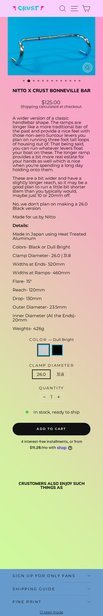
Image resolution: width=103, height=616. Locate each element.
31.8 (60, 374)
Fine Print (27, 601)
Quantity (51, 388)
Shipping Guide (34, 589)
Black (57, 350)
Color (51, 339)
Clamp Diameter (51, 365)
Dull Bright (43, 350)
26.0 (41, 374)
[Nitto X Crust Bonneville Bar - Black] (22, 551)
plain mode (53, 612)
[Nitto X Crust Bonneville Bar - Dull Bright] (16, 551)
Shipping (29, 106)
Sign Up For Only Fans (44, 575)
